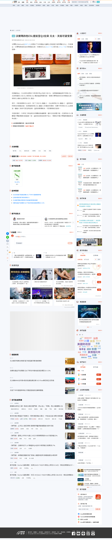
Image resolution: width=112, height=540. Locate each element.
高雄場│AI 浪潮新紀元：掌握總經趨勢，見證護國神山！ (92, 191)
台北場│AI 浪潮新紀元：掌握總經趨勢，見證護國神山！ (92, 176)
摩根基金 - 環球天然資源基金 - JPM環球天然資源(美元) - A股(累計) (86, 273)
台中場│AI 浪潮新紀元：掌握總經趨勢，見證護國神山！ (92, 169)
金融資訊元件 (47, 532)
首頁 (19, 2)
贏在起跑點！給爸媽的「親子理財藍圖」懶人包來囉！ (34, 156)
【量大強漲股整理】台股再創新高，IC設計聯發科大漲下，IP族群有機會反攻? (24, 256)
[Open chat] (7, 258)
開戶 (99, 266)
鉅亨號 (64, 2)
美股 (31, 2)
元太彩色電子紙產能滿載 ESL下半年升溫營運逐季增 (27, 195)
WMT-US (27, 44)
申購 (99, 274)
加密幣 (53, 2)
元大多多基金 (81, 281)
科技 (27, 5)
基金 (40, 2)
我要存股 (70, 156)
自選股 (97, 5)
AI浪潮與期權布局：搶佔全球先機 (23, 123)
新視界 (76, 5)
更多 (99, 38)
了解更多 (70, 165)
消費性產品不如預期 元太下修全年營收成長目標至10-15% (28, 203)
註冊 (98, 2)
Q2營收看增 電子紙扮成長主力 (21, 197)
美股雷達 (85, 119)
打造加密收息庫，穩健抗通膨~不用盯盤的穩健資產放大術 (92, 184)
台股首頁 (64, 156)
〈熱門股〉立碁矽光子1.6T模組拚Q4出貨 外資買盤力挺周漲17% (20, 302)
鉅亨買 (58, 2)
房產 (67, 5)
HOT (84, 168)
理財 (71, 5)
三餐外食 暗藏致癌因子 (40, 282)
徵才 (58, 532)
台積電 (84, 379)
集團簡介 (35, 532)
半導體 (84, 384)
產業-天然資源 (86, 277)
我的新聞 (91, 5)
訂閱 (69, 2)
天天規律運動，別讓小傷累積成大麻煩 (64, 282)
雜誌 (86, 5)
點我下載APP (30, 126)
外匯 (45, 2)
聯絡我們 (54, 532)
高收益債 (85, 292)
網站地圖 (63, 532)
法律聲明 (68, 532)
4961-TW (62, 47)
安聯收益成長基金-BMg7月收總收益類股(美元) (87, 265)
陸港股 (36, 2)
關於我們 (30, 532)
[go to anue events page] (91, 2)
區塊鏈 (62, 5)
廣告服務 (41, 532)
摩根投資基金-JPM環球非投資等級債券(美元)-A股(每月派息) (87, 288)
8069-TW (49, 47)
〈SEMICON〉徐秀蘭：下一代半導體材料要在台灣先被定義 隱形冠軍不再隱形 (42, 302)
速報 (44, 5)
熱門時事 (38, 5)
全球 (49, 2)
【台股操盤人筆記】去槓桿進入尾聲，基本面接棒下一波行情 (20, 282)
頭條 (14, 5)
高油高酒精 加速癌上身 (62, 301)
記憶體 (84, 375)
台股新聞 (18, 30)
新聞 (23, 2)
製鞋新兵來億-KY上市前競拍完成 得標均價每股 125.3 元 (55, 256)
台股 (27, 2)
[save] (7, 254)
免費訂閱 (98, 509)
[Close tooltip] (20, 258)
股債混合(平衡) (86, 268)
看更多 (70, 213)
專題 (81, 5)
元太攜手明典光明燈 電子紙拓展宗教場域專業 (25, 200)
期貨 (57, 5)
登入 (96, 2)
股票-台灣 (85, 283)
